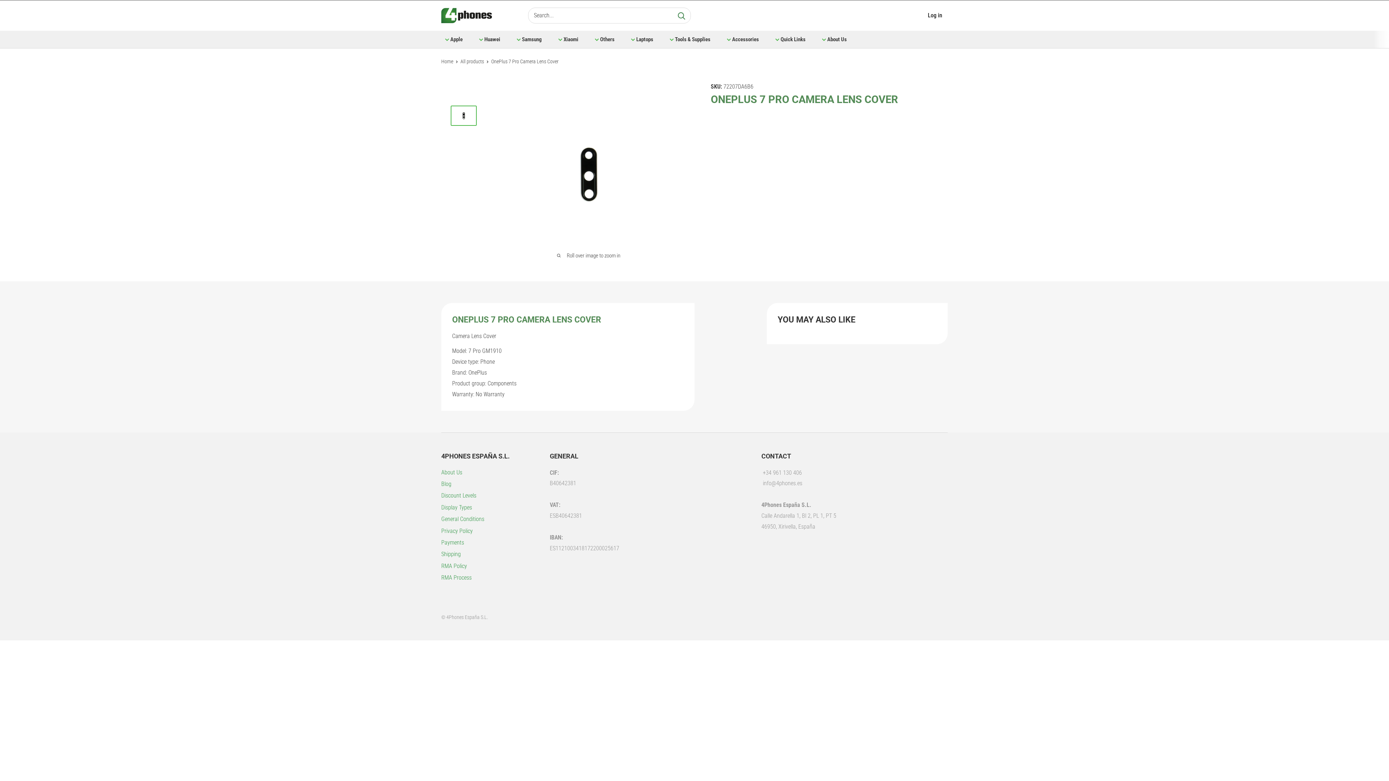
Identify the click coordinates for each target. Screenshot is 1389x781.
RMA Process (456, 577)
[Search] (681, 15)
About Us (837, 39)
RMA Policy (454, 566)
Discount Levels (458, 495)
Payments (452, 542)
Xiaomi (571, 39)
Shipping (451, 554)
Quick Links (793, 39)
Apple (456, 39)
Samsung (532, 39)
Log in (935, 15)
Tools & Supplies (692, 39)
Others (607, 39)
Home (447, 61)
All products (472, 61)
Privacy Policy (457, 531)
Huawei (492, 39)
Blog (446, 484)
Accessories (745, 39)
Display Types (456, 507)
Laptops (644, 39)
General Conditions (462, 519)
